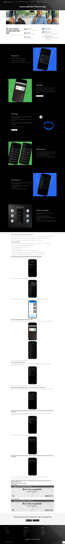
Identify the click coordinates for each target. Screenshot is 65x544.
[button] (41, 1)
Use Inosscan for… (34, 5)
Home (29, 5)
